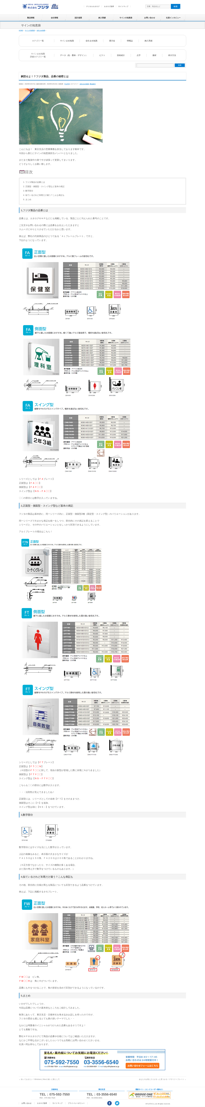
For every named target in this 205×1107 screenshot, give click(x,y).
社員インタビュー (173, 18)
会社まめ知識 (91, 41)
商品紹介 (93, 84)
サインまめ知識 (67, 41)
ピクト (102, 55)
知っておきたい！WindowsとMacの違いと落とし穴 (39, 1079)
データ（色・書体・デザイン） (73, 55)
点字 (139, 55)
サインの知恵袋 (126, 18)
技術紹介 (121, 55)
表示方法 (172, 55)
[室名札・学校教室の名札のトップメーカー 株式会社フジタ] (40, 7)
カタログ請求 (109, 6)
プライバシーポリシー (76, 1103)
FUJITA (66, 84)
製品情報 (30, 18)
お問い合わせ (149, 18)
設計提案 (78, 18)
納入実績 (102, 18)
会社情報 (54, 18)
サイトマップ (123, 6)
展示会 (112, 41)
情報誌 (130, 41)
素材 (154, 55)
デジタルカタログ (93, 6)
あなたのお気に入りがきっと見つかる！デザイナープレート (162, 1079)
